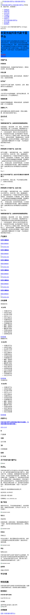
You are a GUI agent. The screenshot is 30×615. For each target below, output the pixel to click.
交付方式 (6, 13)
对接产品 (6, 11)
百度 (2, 613)
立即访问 (3, 56)
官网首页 (6, 10)
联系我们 (6, 24)
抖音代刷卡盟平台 (20, 1)
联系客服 (3, 337)
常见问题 (6, 22)
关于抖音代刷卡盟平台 (10, 20)
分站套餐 (6, 17)
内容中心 (6, 18)
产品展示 (6, 15)
